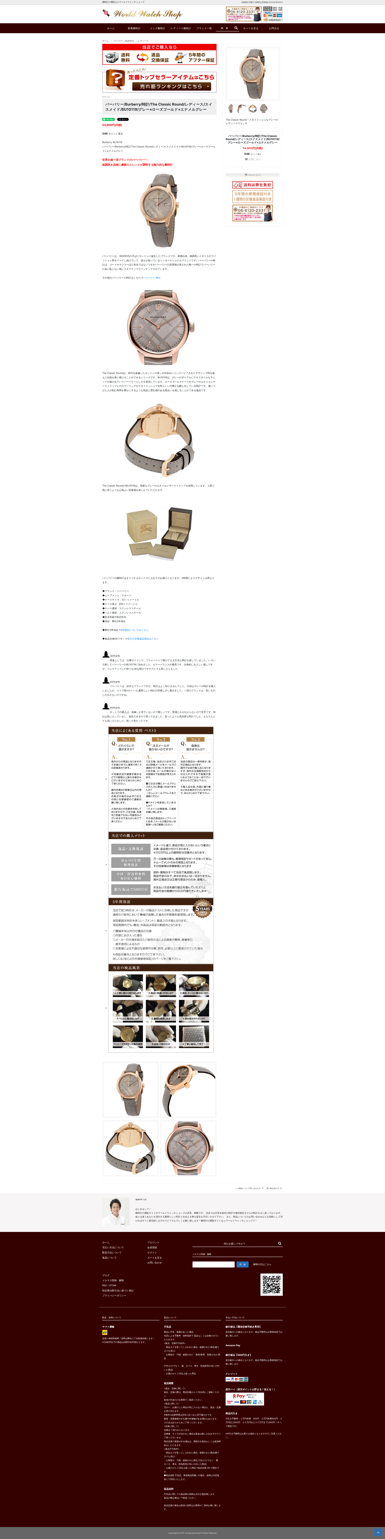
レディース (143, 40)
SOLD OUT (254, 175)
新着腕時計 (134, 28)
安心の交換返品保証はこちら (143, 638)
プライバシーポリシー (114, 1295)
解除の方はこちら (262, 1264)
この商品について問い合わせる (248, 1188)
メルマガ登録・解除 (113, 1280)
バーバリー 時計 (152, 277)
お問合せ (274, 28)
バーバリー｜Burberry (123, 40)
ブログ (105, 1275)
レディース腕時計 (181, 28)
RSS (104, 1285)
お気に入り (254, 159)
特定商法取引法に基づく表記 (118, 1290)
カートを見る (251, 28)
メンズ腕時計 (157, 28)
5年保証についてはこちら (135, 629)
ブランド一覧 (204, 28)
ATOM (112, 1285)
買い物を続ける (272, 1188)
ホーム (111, 28)
